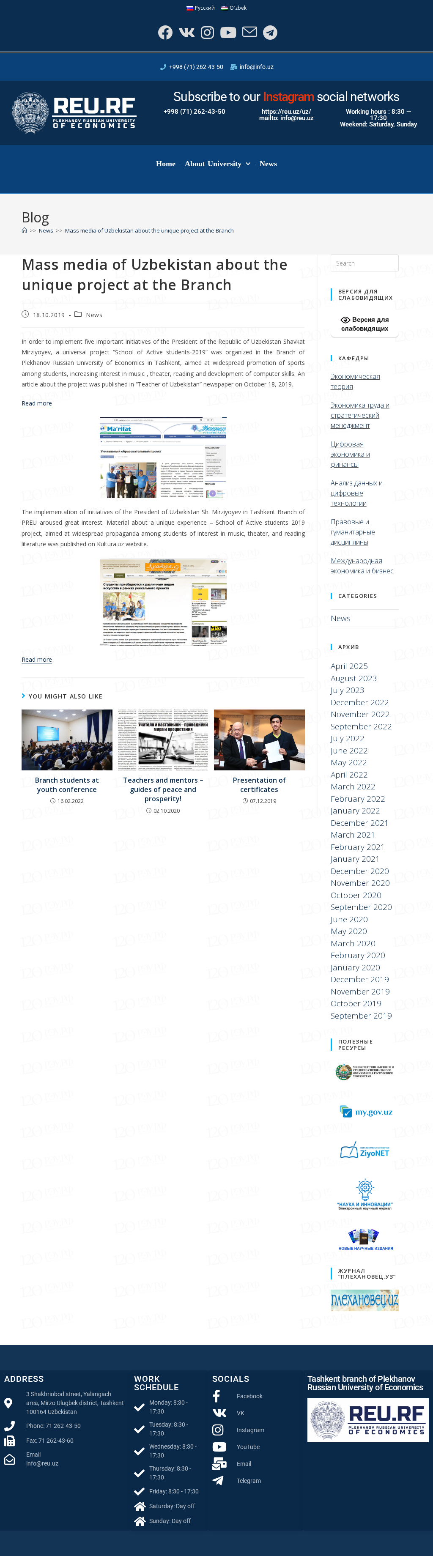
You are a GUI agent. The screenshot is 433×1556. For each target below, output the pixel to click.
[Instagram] (206, 32)
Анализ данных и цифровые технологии (357, 493)
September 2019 (361, 1015)
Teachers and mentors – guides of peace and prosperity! (163, 789)
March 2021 (353, 834)
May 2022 (349, 762)
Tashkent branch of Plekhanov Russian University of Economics (365, 1383)
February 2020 (358, 955)
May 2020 (349, 931)
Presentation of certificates (259, 784)
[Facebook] (164, 32)
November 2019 (360, 991)
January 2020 (355, 967)
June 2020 (349, 919)
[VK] (186, 32)
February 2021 (358, 846)
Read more (37, 403)
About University (213, 163)
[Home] (24, 230)
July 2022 (347, 738)
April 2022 (349, 774)
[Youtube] (227, 32)
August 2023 (354, 678)
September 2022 (361, 726)
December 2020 (360, 871)
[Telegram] (269, 32)
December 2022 (360, 702)
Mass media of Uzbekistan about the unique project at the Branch (149, 230)
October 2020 (356, 895)
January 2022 (355, 810)
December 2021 (360, 822)
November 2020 (360, 882)
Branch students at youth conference (67, 784)
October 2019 (356, 1003)
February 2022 (358, 798)
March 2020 (353, 943)
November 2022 (360, 714)
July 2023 (347, 690)
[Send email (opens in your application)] (248, 32)
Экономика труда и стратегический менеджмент (360, 415)
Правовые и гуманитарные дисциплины (353, 532)
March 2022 (353, 786)
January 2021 (355, 858)
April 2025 (349, 665)
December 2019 (360, 979)
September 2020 (361, 906)
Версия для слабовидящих (365, 324)
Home (165, 163)
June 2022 (349, 750)
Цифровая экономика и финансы (350, 454)
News (268, 163)
